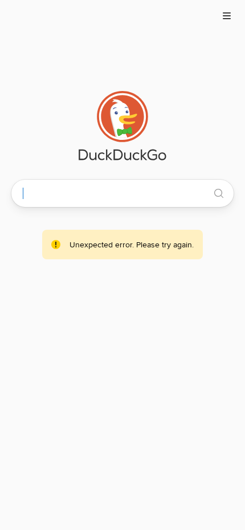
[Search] (219, 193)
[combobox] (116, 193)
